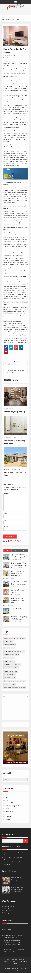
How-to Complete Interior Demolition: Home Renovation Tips (18, 573)
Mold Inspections (9, 681)
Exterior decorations (19, 638)
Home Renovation (9, 661)
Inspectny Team (20, 56)
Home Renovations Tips (11, 668)
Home (7, 959)
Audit (7, 795)
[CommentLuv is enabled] (13, 542)
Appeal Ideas (8, 638)
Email (5, 520)
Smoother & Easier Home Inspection (14, 687)
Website (5, 526)
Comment (6, 493)
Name (5, 513)
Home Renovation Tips (10, 671)
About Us (14, 959)
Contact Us (15, 963)
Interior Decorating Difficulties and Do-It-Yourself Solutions (17, 889)
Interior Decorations (10, 674)
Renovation (9, 814)
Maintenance (9, 811)
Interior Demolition (9, 678)
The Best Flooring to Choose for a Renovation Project (14, 371)
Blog (7, 800)
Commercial (9, 803)
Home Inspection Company (11, 654)
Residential (8, 58)
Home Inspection (9, 648)
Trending (14, 58)
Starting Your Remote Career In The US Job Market (14, 363)
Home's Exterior (8, 641)
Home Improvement (10, 644)
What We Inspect (16, 609)
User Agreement (22, 961)
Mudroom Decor (20, 681)
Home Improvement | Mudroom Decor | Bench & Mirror (18, 600)
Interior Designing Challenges (15, 412)
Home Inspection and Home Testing (14, 651)
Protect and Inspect (9, 684)
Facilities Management (12, 806)
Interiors (8, 808)
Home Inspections (9, 658)
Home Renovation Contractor (12, 664)
